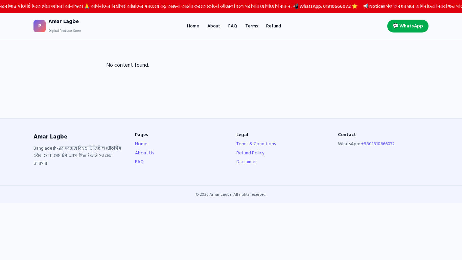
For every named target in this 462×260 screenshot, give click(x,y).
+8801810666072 (378, 144)
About (213, 26)
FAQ (232, 26)
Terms (251, 26)
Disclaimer (246, 162)
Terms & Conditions (256, 144)
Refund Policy (250, 153)
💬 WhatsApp (408, 26)
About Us (144, 153)
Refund (273, 26)
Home (193, 26)
